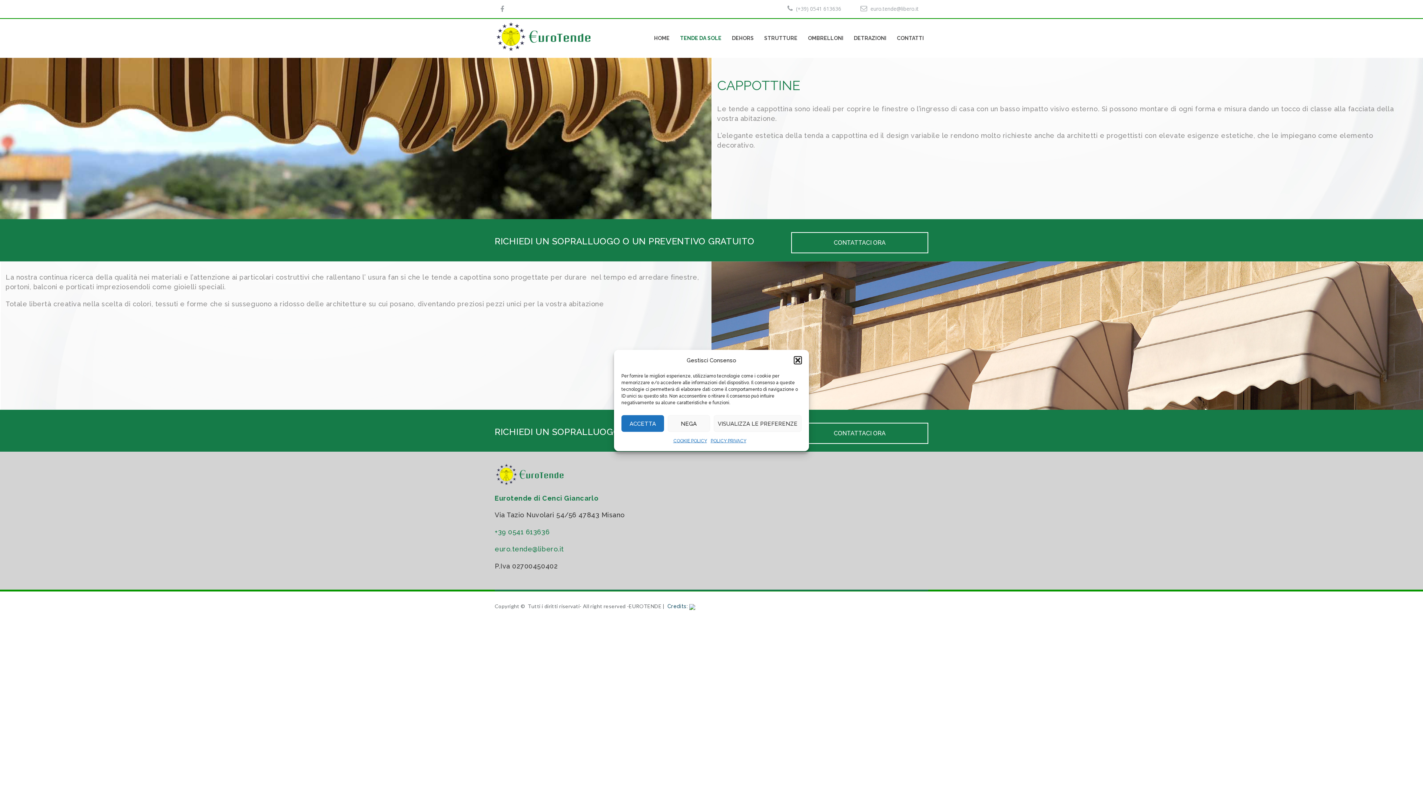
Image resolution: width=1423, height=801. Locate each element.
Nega (689, 423)
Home (662, 38)
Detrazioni (870, 38)
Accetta (643, 423)
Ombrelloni (825, 38)
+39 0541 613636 (522, 532)
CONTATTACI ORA (860, 242)
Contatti (910, 38)
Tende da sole (701, 38)
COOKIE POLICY (690, 441)
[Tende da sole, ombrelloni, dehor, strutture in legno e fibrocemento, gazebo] (545, 36)
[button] (798, 360)
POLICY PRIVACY (728, 441)
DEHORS (743, 38)
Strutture (780, 38)
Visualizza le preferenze (757, 423)
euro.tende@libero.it (894, 8)
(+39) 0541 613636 (818, 8)
